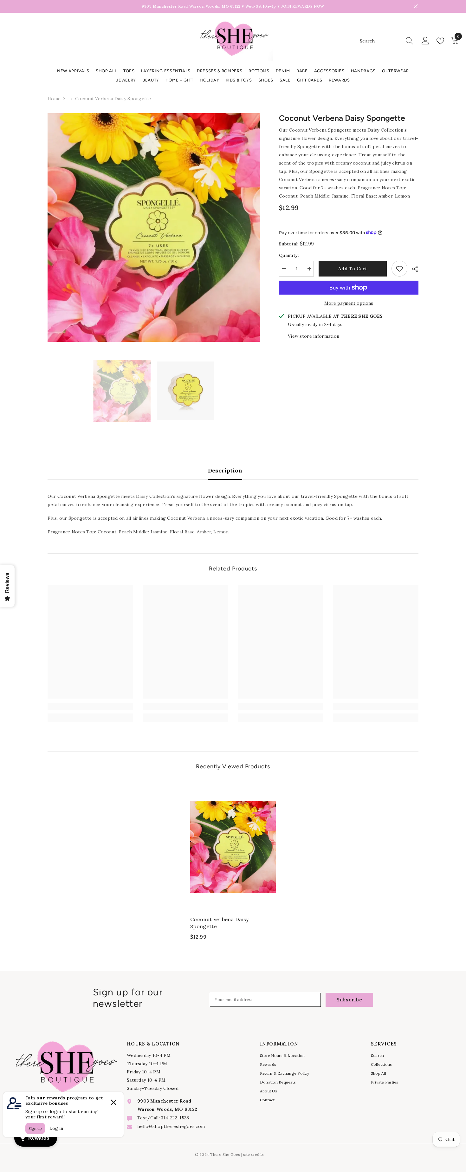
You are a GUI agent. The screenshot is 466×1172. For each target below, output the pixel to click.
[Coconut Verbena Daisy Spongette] (233, 847)
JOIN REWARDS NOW (302, 6)
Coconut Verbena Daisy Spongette (219, 922)
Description (225, 470)
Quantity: (289, 255)
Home (54, 98)
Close (415, 6)
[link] (90, 706)
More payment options (348, 303)
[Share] (412, 269)
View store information (313, 336)
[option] (154, 227)
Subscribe (349, 1000)
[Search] (387, 41)
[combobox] (381, 41)
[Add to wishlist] (399, 269)
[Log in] (425, 41)
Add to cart (352, 268)
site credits (253, 1154)
